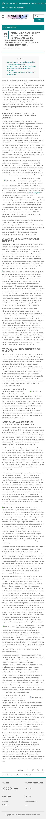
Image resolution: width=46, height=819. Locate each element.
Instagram (7, 789)
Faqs (26, 805)
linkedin (16, 789)
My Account (5, 802)
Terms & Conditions (31, 802)
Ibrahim (5, 48)
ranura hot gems (34, 193)
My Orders (5, 805)
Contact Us (28, 788)
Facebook (3, 789)
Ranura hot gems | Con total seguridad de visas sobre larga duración (21, 63)
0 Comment (16, 48)
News (10, 48)
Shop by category (10, 27)
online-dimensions (35, 815)
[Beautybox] (17, 16)
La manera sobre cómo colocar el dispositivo (21, 66)
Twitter (11, 789)
